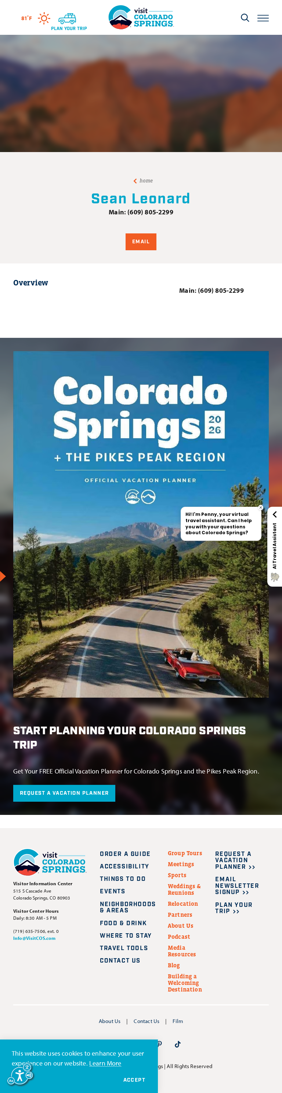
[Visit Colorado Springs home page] (141, 17)
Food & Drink (123, 923)
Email (141, 242)
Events (113, 892)
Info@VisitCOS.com (34, 938)
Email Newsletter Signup (237, 886)
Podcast (179, 936)
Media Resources (182, 950)
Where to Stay (126, 936)
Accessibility (124, 867)
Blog (174, 965)
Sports (177, 875)
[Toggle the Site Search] (245, 17)
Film (178, 1021)
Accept (134, 1080)
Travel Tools (124, 948)
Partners (180, 914)
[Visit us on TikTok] (178, 1043)
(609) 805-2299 (150, 212)
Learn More (105, 1063)
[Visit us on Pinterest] (159, 1043)
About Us (181, 925)
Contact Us (120, 961)
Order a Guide (125, 854)
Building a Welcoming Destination (185, 983)
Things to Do (123, 879)
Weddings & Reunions (184, 889)
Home (146, 181)
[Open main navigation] (263, 17)
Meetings (181, 864)
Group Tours (185, 853)
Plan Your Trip (233, 908)
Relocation (183, 903)
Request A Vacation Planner (64, 793)
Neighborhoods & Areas (128, 908)
